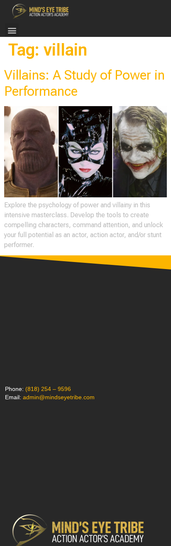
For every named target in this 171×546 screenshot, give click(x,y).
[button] (12, 30)
